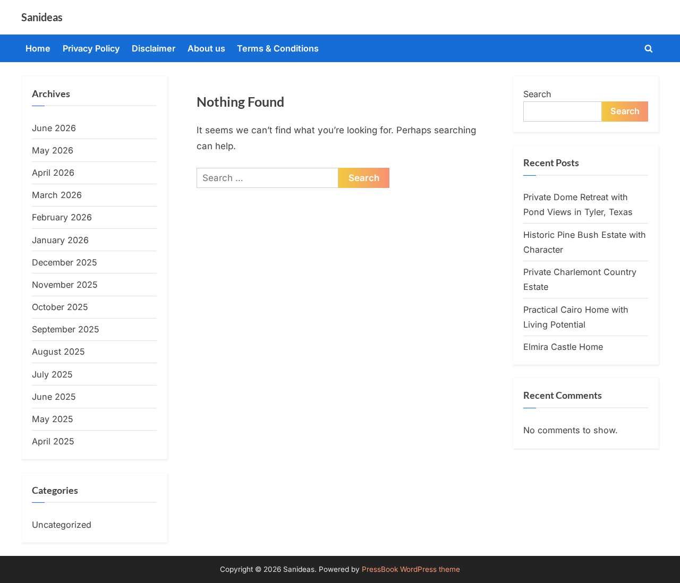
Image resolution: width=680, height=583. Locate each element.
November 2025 (65, 284)
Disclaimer (153, 48)
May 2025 (52, 419)
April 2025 (53, 441)
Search (537, 94)
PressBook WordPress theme (411, 569)
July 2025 (52, 374)
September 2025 (65, 329)
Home (38, 48)
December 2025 (64, 262)
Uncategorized (61, 524)
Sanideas (42, 17)
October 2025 (60, 307)
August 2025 (58, 351)
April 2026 (53, 172)
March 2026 (57, 195)
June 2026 (54, 128)
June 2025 (54, 396)
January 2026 (60, 240)
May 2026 (52, 150)
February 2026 (62, 217)
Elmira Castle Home (563, 346)
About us (206, 48)
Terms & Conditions (278, 48)
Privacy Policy (91, 48)
